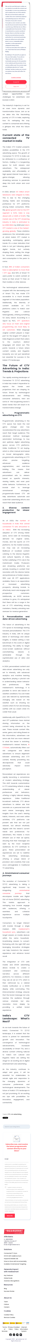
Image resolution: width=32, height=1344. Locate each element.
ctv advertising (16, 1114)
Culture (6, 1304)
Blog (5, 1289)
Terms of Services (4, 1329)
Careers (6, 1307)
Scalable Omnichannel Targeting (15, 1264)
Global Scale (8, 1278)
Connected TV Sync (10, 1253)
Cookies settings (16, 77)
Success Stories (9, 1291)
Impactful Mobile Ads (11, 1259)
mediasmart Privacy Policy (20, 1202)
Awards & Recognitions (11, 1281)
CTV (9, 1114)
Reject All (16, 86)
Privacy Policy (10, 1328)
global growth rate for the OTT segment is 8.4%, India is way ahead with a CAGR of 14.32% (16, 213)
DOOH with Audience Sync (12, 1256)
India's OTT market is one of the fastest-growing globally (16, 228)
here (15, 49)
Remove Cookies (9, 1317)
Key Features (8, 1275)
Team (6, 1302)
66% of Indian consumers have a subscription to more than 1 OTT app (16, 270)
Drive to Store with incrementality (15, 1261)
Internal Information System (24, 1329)
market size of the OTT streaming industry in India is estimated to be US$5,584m (16, 222)
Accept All (16, 82)
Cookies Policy (8, 1315)
